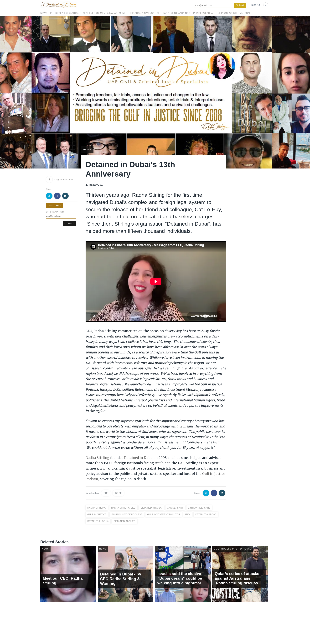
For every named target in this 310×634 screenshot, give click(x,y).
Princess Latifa (203, 13)
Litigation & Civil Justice (144, 13)
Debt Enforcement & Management (104, 13)
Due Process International (233, 13)
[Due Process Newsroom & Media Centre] (58, 7)
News (43, 13)
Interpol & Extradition (64, 13)
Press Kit (255, 5)
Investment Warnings (176, 13)
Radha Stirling (97, 458)
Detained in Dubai (139, 458)
